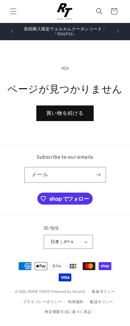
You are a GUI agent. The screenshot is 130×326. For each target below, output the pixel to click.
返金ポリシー (103, 291)
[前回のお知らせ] (12, 31)
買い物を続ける (65, 113)
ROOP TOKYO (39, 291)
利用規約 (76, 301)
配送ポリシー (101, 301)
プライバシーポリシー (42, 301)
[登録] (98, 175)
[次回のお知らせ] (117, 31)
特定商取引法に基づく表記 (68, 311)
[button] (13, 11)
